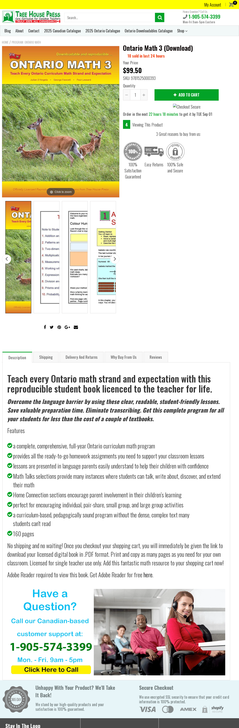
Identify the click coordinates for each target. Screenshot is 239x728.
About (19, 31)
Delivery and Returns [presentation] (82, 357)
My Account (212, 5)
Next (115, 259)
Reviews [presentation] (156, 357)
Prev (6, 259)
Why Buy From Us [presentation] (124, 357)
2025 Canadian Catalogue (62, 31)
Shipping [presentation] (46, 357)
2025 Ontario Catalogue (102, 31)
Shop (181, 31)
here (148, 574)
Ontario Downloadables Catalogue (148, 31)
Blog (7, 31)
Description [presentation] (17, 357)
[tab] (17, 357)
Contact (33, 31)
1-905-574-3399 (203, 16)
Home (5, 42)
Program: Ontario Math (26, 42)
